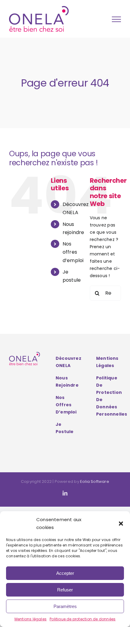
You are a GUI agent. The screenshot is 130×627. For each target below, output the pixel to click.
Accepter (65, 573)
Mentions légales (31, 619)
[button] (121, 524)
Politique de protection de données (82, 619)
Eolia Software (94, 481)
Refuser (65, 589)
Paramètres (65, 606)
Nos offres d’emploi (73, 252)
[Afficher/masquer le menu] (116, 19)
